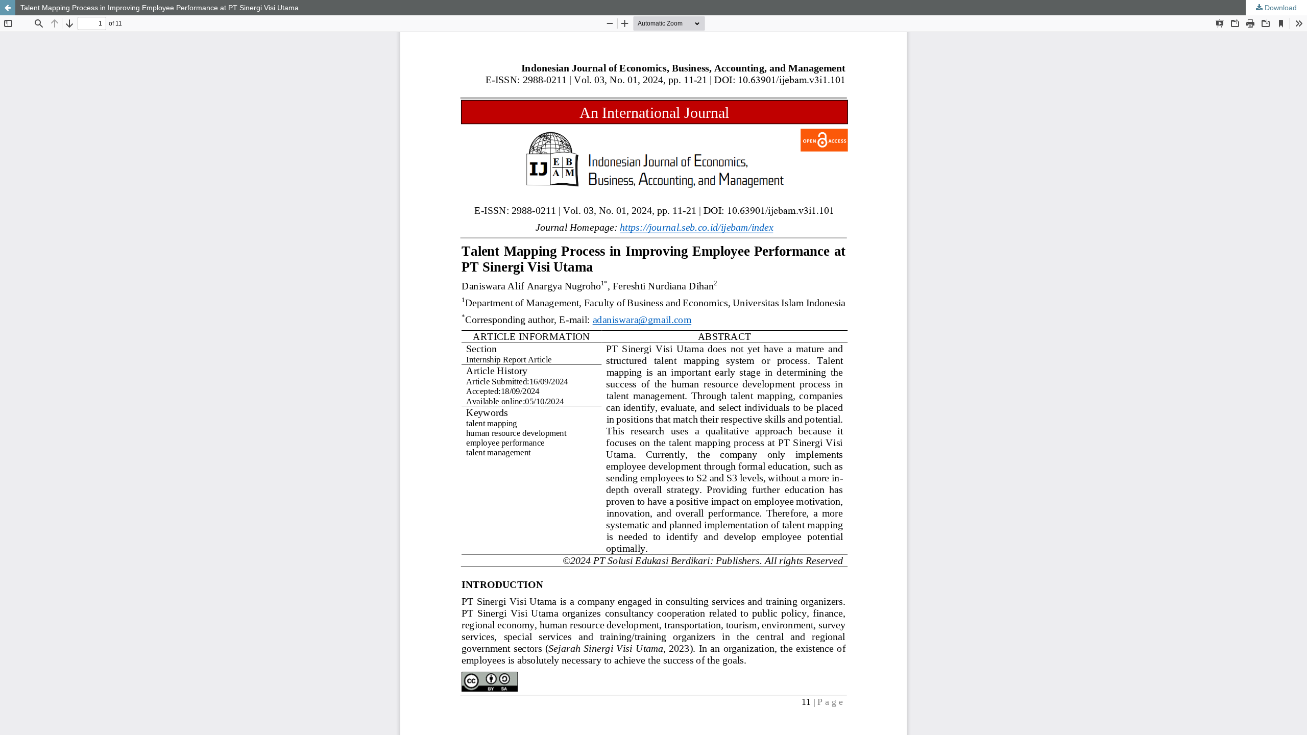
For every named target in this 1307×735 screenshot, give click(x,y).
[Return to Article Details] (7, 7)
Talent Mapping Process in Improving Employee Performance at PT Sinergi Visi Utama (159, 8)
